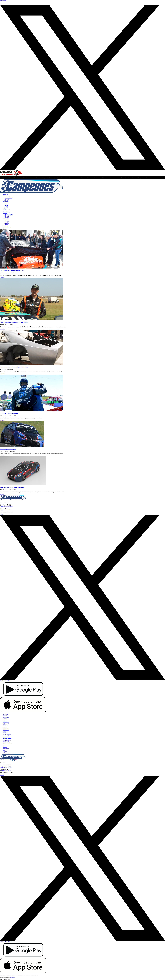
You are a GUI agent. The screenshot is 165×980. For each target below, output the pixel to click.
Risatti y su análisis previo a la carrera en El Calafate (14, 322)
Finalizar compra (6, 748)
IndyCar (48, 177)
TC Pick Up (9, 177)
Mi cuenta (5, 747)
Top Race (81, 177)
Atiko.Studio (12, 977)
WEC (28, 177)
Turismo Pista (74, 177)
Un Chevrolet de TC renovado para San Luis (12, 270)
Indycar (6, 205)
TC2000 (67, 177)
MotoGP (43, 177)
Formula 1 (7, 202)
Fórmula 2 (7, 203)
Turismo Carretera (9, 196)
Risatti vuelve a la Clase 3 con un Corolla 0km (12, 487)
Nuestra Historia (6, 714)
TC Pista (2, 177)
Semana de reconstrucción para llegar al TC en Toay (14, 367)
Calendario (5, 208)
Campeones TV (6, 735)
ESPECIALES (6, 723)
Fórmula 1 (37, 177)
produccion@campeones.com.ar (6, 506)
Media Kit (5, 715)
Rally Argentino (22, 177)
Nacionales (5, 195)
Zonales (14, 177)
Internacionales (6, 201)
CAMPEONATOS (6, 209)
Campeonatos (5, 725)
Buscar (1, 229)
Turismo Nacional (60, 177)
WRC (54, 177)
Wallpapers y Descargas (7, 738)
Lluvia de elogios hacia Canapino (9, 413)
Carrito (4, 745)
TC (32, 177)
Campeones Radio (6, 736)
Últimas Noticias (6, 194)
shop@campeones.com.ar (5, 509)
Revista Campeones (7, 734)
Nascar (6, 207)
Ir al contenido (3, 0)
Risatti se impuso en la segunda (8, 449)
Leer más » (2, 277)
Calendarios (5, 724)
